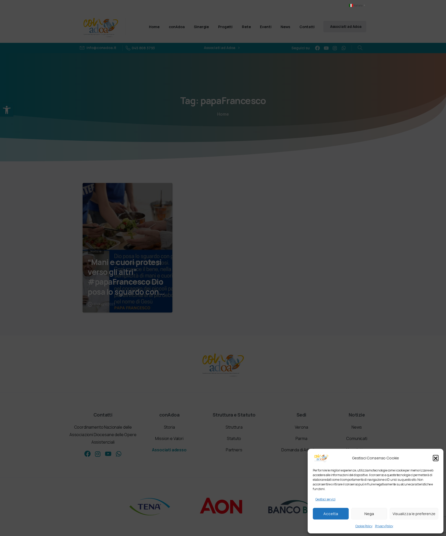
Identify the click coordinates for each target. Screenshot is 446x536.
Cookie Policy (363, 526)
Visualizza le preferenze (414, 513)
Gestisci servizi (325, 499)
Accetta (330, 513)
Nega (369, 513)
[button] (435, 457)
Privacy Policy (384, 526)
